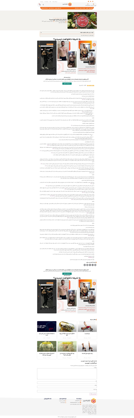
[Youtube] (91, 1)
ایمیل (96, 385)
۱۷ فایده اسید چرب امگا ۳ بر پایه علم (67, 334)
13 (41, 163)
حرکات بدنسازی (82, 8)
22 (72, 199)
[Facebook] (93, 1)
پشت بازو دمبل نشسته (87, 353)
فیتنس (87, 8)
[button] (43, 5)
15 (46, 185)
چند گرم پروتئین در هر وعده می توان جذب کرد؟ (67, 354)
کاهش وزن (91, 8)
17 (84, 192)
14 (91, 183)
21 (51, 196)
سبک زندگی (77, 8)
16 (65, 189)
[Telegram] (88, 1)
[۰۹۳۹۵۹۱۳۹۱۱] (87, 4)
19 (53, 196)
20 (52, 196)
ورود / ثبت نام (93, 5)
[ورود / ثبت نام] (93, 4)
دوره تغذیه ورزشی (44, 8)
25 (88, 235)
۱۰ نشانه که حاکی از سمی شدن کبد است (47, 334)
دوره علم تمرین (51, 8)
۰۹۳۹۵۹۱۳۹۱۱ (87, 5)
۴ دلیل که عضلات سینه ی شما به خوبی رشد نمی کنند (46, 354)
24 (68, 217)
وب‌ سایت (95, 389)
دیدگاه (95, 367)
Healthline (90, 257)
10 (53, 148)
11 (40, 150)
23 (87, 213)
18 (82, 192)
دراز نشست (87, 333)
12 (51, 152)
